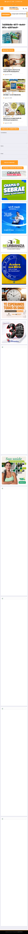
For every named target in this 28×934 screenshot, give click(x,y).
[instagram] (15, 4)
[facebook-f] (12, 4)
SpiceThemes (20, 931)
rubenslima (7, 68)
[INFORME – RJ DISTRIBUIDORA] (14, 85)
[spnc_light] (26, 9)
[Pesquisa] (24, 9)
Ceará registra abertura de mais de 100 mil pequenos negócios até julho (11, 70)
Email (2, 153)
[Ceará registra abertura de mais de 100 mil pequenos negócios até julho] (14, 60)
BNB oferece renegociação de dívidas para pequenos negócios (12, 119)
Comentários (4, 132)
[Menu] (2, 8)
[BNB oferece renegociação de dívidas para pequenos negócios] (14, 108)
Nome (2, 146)
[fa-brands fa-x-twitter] (14, 4)
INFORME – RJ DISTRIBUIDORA (12, 95)
